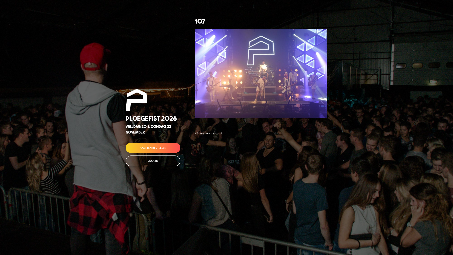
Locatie (153, 160)
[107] (261, 73)
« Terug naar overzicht (208, 133)
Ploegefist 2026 (151, 119)
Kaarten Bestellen (153, 147)
